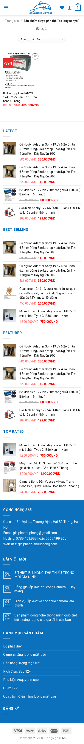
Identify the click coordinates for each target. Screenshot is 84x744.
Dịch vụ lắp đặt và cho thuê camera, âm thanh (44, 603)
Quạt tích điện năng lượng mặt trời (29, 696)
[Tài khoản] (69, 7)
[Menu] (5, 7)
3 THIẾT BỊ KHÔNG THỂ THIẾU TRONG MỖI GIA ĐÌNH (44, 575)
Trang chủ (12, 21)
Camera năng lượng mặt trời (24, 654)
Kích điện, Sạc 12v (17, 671)
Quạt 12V (10, 688)
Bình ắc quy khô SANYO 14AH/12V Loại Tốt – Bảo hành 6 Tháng (20, 96)
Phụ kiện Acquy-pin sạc (21, 680)
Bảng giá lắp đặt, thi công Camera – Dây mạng (44, 589)
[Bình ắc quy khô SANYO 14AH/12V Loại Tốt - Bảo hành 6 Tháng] (21, 70)
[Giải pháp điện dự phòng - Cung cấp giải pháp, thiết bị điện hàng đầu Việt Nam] (40, 7)
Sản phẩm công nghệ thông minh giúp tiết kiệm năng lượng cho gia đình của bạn (45, 617)
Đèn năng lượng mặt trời (21, 663)
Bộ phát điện (12, 646)
